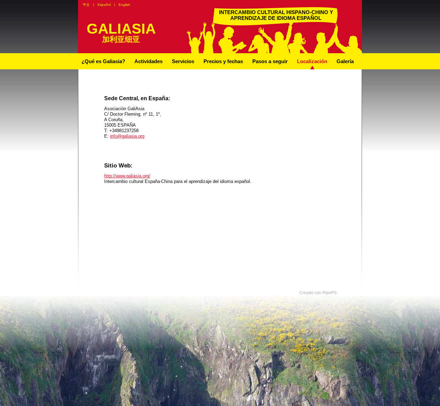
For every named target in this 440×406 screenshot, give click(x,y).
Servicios (183, 61)
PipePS (329, 292)
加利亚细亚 (121, 39)
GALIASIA (121, 29)
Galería (345, 61)
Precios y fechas (223, 61)
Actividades (148, 61)
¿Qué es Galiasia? (103, 61)
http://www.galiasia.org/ (127, 175)
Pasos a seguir (270, 61)
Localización (312, 61)
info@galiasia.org (127, 136)
